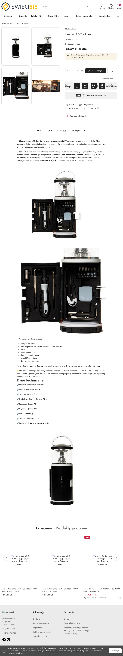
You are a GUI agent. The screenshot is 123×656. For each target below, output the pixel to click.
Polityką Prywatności (48, 648)
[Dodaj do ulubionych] (112, 70)
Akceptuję (115, 650)
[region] (91, 86)
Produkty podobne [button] (71, 528)
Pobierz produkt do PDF (78, 116)
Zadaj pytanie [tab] (79, 130)
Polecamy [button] (44, 528)
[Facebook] (4, 639)
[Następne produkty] (116, 557)
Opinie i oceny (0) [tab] (57, 130)
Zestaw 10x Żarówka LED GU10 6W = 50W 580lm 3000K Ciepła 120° (102, 590)
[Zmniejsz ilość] (67, 70)
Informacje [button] (38, 612)
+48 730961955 (9, 633)
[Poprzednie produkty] (7, 557)
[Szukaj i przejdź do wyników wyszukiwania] (86, 6)
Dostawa (36, 619)
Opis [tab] (39, 130)
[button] (9, 16)
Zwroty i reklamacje (41, 623)
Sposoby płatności (40, 636)
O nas (66, 619)
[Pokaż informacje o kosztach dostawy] (98, 108)
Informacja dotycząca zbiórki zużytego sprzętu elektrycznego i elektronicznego (76, 630)
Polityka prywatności (41, 632)
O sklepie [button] (69, 612)
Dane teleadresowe (72, 623)
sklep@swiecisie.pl (9, 628)
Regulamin (37, 627)
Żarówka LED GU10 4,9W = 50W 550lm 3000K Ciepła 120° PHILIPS (19, 590)
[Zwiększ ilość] (78, 70)
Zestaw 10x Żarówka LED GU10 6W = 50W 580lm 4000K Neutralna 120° (61, 590)
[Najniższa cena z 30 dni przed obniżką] (79, 598)
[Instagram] (8, 639)
